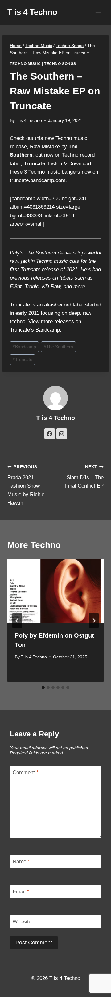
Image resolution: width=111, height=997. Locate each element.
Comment (26, 772)
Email (21, 892)
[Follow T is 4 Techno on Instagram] (61, 433)
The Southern (58, 347)
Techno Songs (60, 64)
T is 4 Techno (29, 120)
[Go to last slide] (17, 620)
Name (21, 862)
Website (22, 922)
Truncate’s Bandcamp (35, 330)
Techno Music (25, 64)
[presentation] (55, 591)
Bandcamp (24, 347)
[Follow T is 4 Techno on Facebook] (49, 433)
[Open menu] (98, 12)
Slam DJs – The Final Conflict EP (84, 477)
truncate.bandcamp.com (37, 180)
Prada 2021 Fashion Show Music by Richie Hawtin (25, 485)
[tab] (43, 687)
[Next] (94, 620)
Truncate (22, 359)
